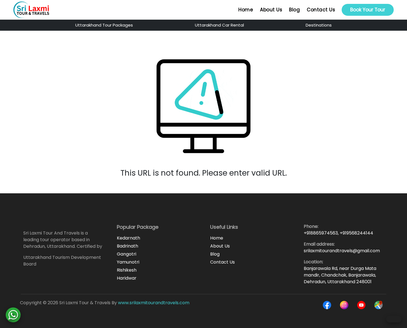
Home (245, 9)
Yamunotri (128, 262)
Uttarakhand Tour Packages (104, 25)
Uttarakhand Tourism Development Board (62, 260)
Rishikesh (126, 270)
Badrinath (127, 246)
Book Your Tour (367, 9)
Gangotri (126, 254)
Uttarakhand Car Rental (219, 25)
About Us (271, 9)
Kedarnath (128, 238)
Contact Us (321, 9)
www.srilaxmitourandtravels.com (153, 303)
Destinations (319, 25)
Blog (294, 9)
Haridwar (126, 278)
